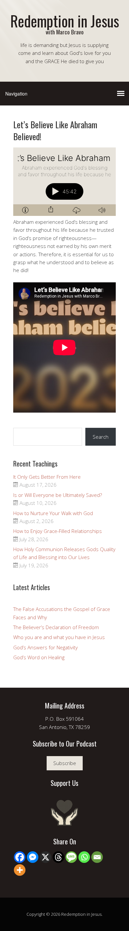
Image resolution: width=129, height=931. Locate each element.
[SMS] (71, 857)
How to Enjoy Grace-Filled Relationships (57, 531)
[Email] (97, 857)
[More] (19, 870)
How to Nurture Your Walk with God (53, 513)
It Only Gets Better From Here (47, 476)
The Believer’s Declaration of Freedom (56, 627)
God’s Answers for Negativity (45, 647)
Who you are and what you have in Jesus (59, 637)
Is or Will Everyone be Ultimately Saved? (57, 495)
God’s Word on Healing (38, 657)
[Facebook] (19, 857)
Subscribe (64, 763)
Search (100, 436)
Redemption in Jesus (64, 21)
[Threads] (58, 857)
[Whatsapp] (84, 857)
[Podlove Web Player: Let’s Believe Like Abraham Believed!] (64, 181)
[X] (45, 857)
